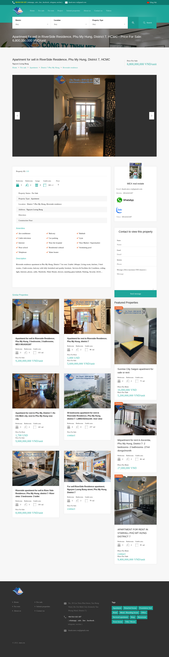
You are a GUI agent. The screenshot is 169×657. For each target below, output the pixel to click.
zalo (36, 2)
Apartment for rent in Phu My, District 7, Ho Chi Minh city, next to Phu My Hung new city (35, 416)
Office (143, 613)
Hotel (115, 613)
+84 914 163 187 (20, 2)
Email (119, 250)
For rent (51, 11)
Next (151, 115)
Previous (17, 115)
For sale (41, 11)
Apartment (34, 68)
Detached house (130, 608)
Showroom (142, 617)
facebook (46, 2)
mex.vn (22, 643)
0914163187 (128, 193)
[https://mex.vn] (18, 13)
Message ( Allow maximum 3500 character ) (131, 270)
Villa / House (130, 622)
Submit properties (73, 11)
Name (119, 240)
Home (32, 11)
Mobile (119, 260)
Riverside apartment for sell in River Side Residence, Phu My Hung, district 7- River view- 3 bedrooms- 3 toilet (34, 493)
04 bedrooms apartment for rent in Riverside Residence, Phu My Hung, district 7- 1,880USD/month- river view (84, 416)
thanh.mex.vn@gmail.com (77, 2)
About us (87, 11)
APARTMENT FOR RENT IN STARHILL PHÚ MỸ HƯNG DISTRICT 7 (133, 533)
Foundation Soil (145, 608)
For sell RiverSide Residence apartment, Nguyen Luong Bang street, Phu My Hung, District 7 (87, 489)
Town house (117, 622)
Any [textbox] (17, 24)
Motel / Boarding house (129, 613)
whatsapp (31, 2)
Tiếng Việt (153, 2)
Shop (133, 617)
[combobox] (31, 24)
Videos (108, 11)
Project (60, 11)
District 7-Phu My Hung (50, 68)
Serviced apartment (120, 617)
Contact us (98, 11)
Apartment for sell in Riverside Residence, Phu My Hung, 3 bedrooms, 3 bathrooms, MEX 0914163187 (35, 341)
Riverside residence (70, 68)
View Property (36, 327)
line (40, 2)
